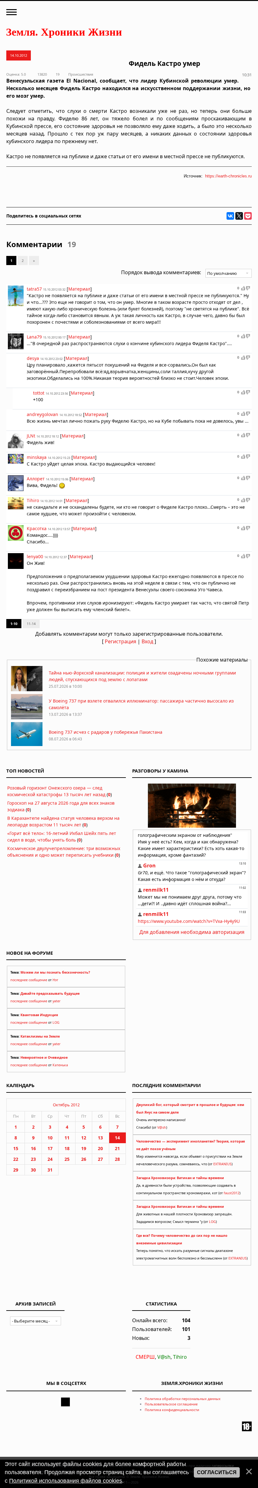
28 (117, 1159)
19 (83, 1148)
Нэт (55, 980)
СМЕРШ (145, 1356)
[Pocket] (248, 216)
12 (83, 1138)
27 (100, 1159)
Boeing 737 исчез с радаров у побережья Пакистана (105, 732)
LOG (56, 1022)
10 (50, 1138)
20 (100, 1148)
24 (50, 1159)
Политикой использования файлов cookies (65, 1481)
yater (56, 1001)
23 (33, 1159)
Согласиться (217, 1472)
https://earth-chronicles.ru (228, 176)
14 (117, 1138)
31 (50, 1170)
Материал (79, 289)
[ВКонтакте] (230, 216)
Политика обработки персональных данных (183, 1398)
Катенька (60, 1065)
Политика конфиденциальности (172, 1409)
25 (67, 1159)
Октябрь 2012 (66, 1105)
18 (67, 1148)
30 (33, 1170)
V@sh (161, 1127)
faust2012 (231, 1193)
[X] (239, 216)
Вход (147, 641)
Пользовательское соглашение (171, 1404)
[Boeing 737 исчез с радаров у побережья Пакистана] (26, 746)
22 (15, 1159)
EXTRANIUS (222, 1164)
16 (33, 1148)
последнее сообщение (28, 980)
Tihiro (180, 1356)
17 (50, 1148)
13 (100, 1138)
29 (15, 1170)
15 (15, 1148)
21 (117, 1148)
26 (83, 1159)
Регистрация (120, 641)
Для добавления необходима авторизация (191, 932)
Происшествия (80, 74)
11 (67, 1138)
